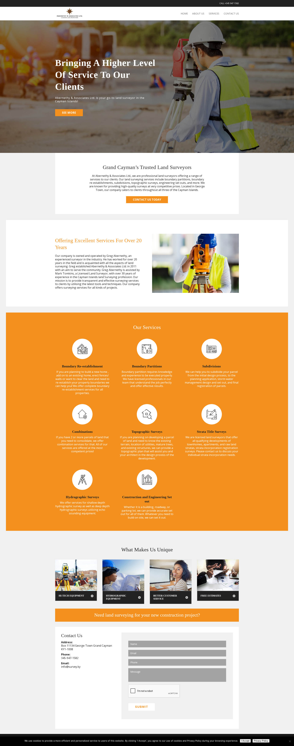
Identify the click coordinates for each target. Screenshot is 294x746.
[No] (289, 741)
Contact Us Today (147, 199)
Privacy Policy (261, 741)
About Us (198, 13)
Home (184, 13)
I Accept (245, 741)
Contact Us (231, 13)
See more (69, 112)
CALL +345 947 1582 (229, 3)
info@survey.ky (70, 667)
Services (214, 13)
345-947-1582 (69, 658)
